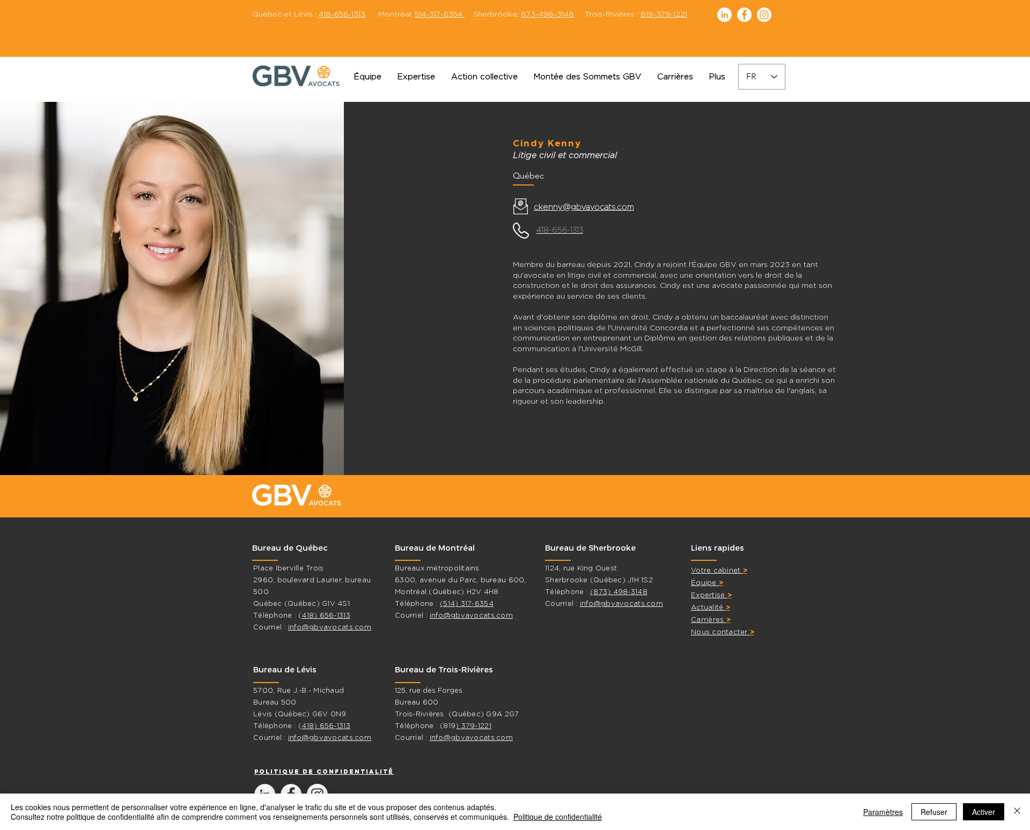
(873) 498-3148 (619, 592)
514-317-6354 (440, 14)
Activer (983, 811)
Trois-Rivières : (630, 14)
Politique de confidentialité (557, 816)
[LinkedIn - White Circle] (724, 15)
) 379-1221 (473, 726)
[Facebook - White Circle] (744, 15)
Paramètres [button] (883, 811)
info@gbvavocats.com (329, 627)
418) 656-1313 (325, 615)
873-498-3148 (547, 14)
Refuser (934, 811)
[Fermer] (1017, 811)
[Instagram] (764, 15)
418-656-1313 (342, 14)
